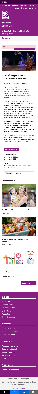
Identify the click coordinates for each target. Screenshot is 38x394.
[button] (5, 2)
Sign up (15, 388)
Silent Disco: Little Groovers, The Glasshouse (17, 210)
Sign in (22, 388)
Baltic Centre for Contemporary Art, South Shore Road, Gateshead (18, 167)
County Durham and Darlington (17, 31)
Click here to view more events (24, 49)
